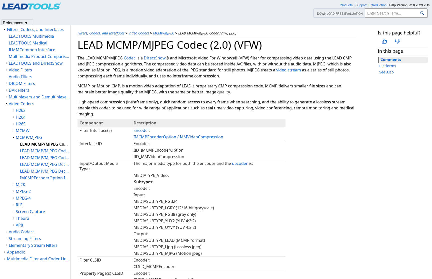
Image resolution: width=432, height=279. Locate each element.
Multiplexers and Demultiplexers (39, 97)
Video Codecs (138, 33)
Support (361, 4)
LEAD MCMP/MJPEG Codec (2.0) (45, 151)
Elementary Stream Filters (33, 245)
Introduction (378, 4)
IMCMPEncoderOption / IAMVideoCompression (178, 137)
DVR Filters (19, 90)
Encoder (141, 130)
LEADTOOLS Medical (28, 43)
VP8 (19, 225)
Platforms (387, 65)
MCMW (23, 130)
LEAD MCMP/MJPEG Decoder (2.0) (45, 164)
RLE (19, 205)
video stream (288, 70)
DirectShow (155, 58)
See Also (386, 71)
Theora (22, 218)
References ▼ (15, 22)
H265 (21, 124)
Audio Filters (20, 76)
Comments (390, 59)
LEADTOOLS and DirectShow (36, 63)
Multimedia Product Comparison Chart (39, 56)
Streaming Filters (25, 238)
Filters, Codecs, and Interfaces (101, 33)
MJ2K (20, 184)
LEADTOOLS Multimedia (31, 36)
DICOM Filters (22, 83)
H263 (21, 110)
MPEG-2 (23, 191)
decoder (240, 163)
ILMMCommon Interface (32, 49)
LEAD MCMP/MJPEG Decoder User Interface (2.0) (45, 171)
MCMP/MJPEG (163, 33)
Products (346, 4)
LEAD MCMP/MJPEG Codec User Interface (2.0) (45, 157)
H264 (21, 117)
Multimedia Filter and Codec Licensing (38, 259)
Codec (130, 58)
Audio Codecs (21, 232)
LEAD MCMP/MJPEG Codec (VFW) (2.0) (45, 144)
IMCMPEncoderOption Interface (45, 178)
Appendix (16, 252)
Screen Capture (30, 211)
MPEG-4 (23, 198)
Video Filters (20, 70)
